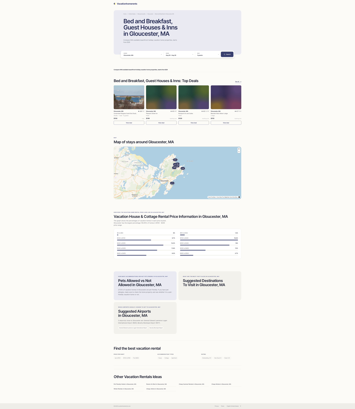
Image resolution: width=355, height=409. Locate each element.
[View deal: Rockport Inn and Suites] (193, 97)
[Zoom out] (239, 151)
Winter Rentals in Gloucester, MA (124, 389)
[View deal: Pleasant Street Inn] (161, 97)
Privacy (217, 406)
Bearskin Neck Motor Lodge (219, 113)
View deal (129, 123)
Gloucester (150, 14)
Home (124, 14)
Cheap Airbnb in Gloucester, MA (156, 389)
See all (238, 81)
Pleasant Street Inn (152, 113)
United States (132, 14)
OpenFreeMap (211, 197)
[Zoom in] (239, 149)
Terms (222, 406)
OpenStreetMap (234, 197)
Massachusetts (141, 14)
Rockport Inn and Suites (185, 113)
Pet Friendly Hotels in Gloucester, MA (125, 384)
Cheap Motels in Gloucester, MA (221, 384)
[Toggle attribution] (239, 197)
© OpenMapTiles (220, 197)
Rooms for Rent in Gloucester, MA (156, 384)
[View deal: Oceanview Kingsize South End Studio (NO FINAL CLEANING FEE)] (129, 97)
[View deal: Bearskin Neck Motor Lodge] (226, 97)
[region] (177, 173)
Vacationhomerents (127, 4)
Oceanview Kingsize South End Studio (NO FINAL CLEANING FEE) (134, 113)
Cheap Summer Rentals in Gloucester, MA (191, 384)
